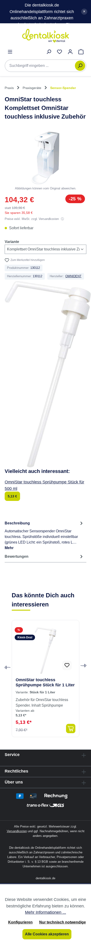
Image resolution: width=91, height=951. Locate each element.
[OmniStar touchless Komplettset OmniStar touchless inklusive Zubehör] (45, 158)
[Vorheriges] (7, 667)
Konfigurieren (20, 922)
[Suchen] (80, 66)
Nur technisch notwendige (62, 922)
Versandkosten (17, 831)
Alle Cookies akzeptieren (47, 934)
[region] (45, 161)
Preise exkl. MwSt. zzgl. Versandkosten (32, 219)
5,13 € (12, 496)
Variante (12, 241)
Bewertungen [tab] (16, 556)
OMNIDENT (73, 276)
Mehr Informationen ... (45, 912)
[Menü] (10, 51)
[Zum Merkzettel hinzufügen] (67, 665)
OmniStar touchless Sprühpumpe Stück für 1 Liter (45, 682)
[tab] (44, 535)
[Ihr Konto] (70, 51)
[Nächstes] (83, 667)
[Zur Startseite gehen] (45, 36)
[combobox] (42, 66)
